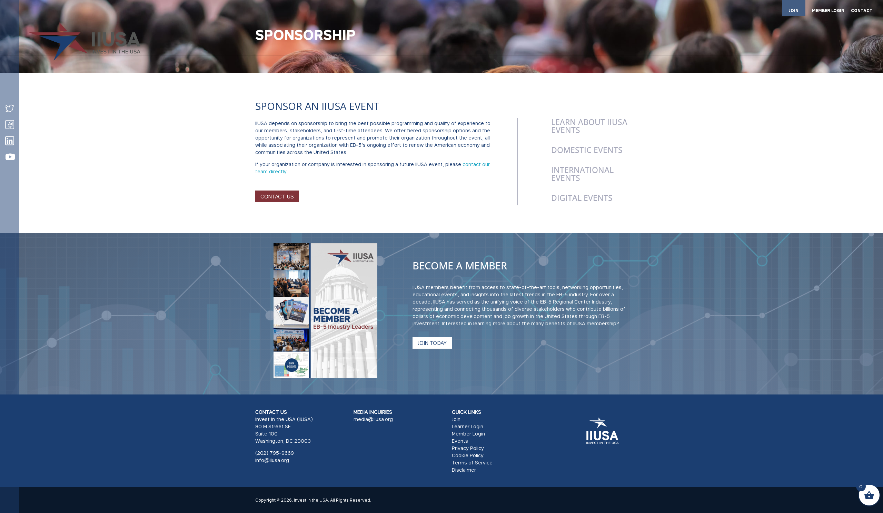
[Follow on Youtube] (10, 157)
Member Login (468, 434)
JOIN (793, 10)
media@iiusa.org (373, 419)
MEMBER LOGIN (828, 11)
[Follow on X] (9, 108)
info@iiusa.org (272, 460)
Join (456, 419)
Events (460, 441)
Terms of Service (472, 462)
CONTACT (862, 11)
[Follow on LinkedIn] (9, 140)
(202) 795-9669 (274, 453)
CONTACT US (277, 196)
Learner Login (467, 426)
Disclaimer (464, 470)
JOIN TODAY (432, 343)
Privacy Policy (468, 448)
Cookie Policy (468, 455)
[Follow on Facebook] (9, 124)
